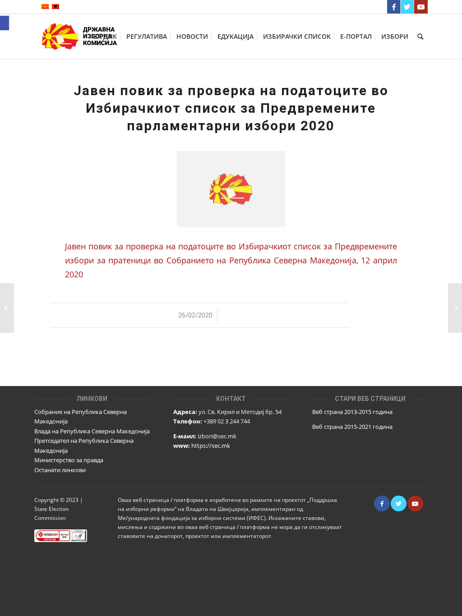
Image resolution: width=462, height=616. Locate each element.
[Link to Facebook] (393, 7)
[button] (4, 23)
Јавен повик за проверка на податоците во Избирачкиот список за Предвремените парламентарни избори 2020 (231, 108)
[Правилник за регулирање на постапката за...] (455, 308)
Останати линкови (60, 470)
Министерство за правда (68, 460)
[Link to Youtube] (421, 7)
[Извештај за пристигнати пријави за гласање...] (7, 308)
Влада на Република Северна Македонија (92, 431)
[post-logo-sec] (231, 189)
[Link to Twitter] (407, 7)
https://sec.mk (210, 445)
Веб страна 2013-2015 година (352, 412)
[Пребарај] (420, 36)
